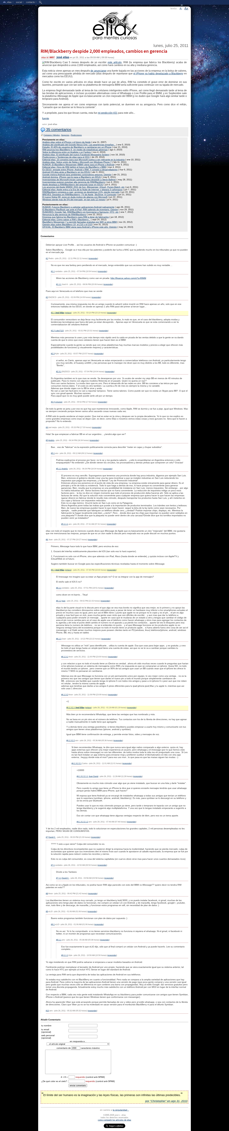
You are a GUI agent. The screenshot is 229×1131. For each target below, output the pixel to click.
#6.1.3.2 (64, 695)
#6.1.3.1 (64, 657)
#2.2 (53, 331)
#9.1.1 (58, 940)
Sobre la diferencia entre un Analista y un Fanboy (66, 152)
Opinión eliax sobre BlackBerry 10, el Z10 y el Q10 (67, 224)
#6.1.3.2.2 (70, 740)
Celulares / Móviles (52, 135)
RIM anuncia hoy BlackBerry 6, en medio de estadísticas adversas (75, 149)
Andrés (51, 440)
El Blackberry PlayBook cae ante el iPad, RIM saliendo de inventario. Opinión (80, 209)
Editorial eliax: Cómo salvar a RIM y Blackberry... (66, 219)
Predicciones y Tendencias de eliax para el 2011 (66, 157)
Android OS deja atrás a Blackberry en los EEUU (66, 172)
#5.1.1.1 (64, 524)
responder (93, 258)
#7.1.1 (58, 878)
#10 (47, 1011)
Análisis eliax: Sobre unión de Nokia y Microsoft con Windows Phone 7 (77, 162)
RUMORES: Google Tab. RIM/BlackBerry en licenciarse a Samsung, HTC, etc (80, 212)
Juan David (93, 776)
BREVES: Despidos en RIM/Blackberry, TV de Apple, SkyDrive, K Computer (79, 194)
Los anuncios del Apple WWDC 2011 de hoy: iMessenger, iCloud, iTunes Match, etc (83, 187)
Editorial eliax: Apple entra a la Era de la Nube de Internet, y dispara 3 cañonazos (82, 189)
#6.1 (53, 570)
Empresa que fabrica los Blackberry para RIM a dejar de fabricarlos (75, 217)
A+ (186, 8)
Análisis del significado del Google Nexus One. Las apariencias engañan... (79, 144)
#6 (47, 540)
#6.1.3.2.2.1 (76, 763)
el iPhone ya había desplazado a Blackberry (158, 73)
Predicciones (76, 135)
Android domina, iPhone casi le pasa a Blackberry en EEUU (71, 177)
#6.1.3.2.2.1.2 (82, 822)
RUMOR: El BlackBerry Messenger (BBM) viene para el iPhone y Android (78, 164)
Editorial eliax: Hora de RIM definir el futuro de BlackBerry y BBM (74, 167)
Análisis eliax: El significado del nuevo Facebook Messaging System (75, 154)
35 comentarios (58, 129)
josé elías (63, 57)
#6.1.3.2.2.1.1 (82, 776)
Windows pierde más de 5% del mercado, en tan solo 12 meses (73, 199)
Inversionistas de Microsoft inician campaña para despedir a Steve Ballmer (79, 179)
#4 (47, 427)
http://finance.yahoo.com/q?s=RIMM (128, 278)
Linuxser (58, 402)
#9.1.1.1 (64, 955)
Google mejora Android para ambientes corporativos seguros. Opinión (76, 174)
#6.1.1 (58, 588)
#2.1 (53, 313)
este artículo (115, 62)
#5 (47, 440)
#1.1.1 (58, 284)
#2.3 (53, 354)
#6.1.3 (58, 639)
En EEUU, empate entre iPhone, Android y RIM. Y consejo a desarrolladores (79, 169)
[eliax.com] (114, 24)
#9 (47, 911)
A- (181, 8)
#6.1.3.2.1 (70, 708)
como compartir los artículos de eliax (114, 1120)
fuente (45, 118)
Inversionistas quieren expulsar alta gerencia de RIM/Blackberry (73, 182)
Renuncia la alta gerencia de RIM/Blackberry (64, 214)
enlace (68, 313)
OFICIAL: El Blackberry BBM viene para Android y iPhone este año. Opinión (79, 227)
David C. (52, 837)
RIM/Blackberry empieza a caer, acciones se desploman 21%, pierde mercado (80, 192)
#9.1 (53, 924)
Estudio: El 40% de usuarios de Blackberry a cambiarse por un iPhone (76, 147)
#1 (47, 258)
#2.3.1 (58, 371)
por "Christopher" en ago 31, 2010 (166, 1101)
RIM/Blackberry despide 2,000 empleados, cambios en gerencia (104, 51)
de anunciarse (98, 70)
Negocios (65, 135)
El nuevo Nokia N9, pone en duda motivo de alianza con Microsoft (74, 197)
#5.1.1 (58, 469)
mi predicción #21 (107, 113)
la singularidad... (121, 1110)
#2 (47, 297)
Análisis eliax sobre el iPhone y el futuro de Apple (66, 142)
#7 (47, 837)
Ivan (63, 601)
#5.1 (53, 453)
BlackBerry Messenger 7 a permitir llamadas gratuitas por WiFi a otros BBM (79, 222)
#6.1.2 (58, 601)
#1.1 (53, 271)
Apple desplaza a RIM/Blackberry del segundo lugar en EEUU (72, 184)
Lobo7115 (59, 331)
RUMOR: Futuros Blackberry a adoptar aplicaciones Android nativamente (78, 207)
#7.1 (53, 865)
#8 (47, 893)
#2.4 (53, 402)
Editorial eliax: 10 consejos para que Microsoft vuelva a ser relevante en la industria (83, 159)
